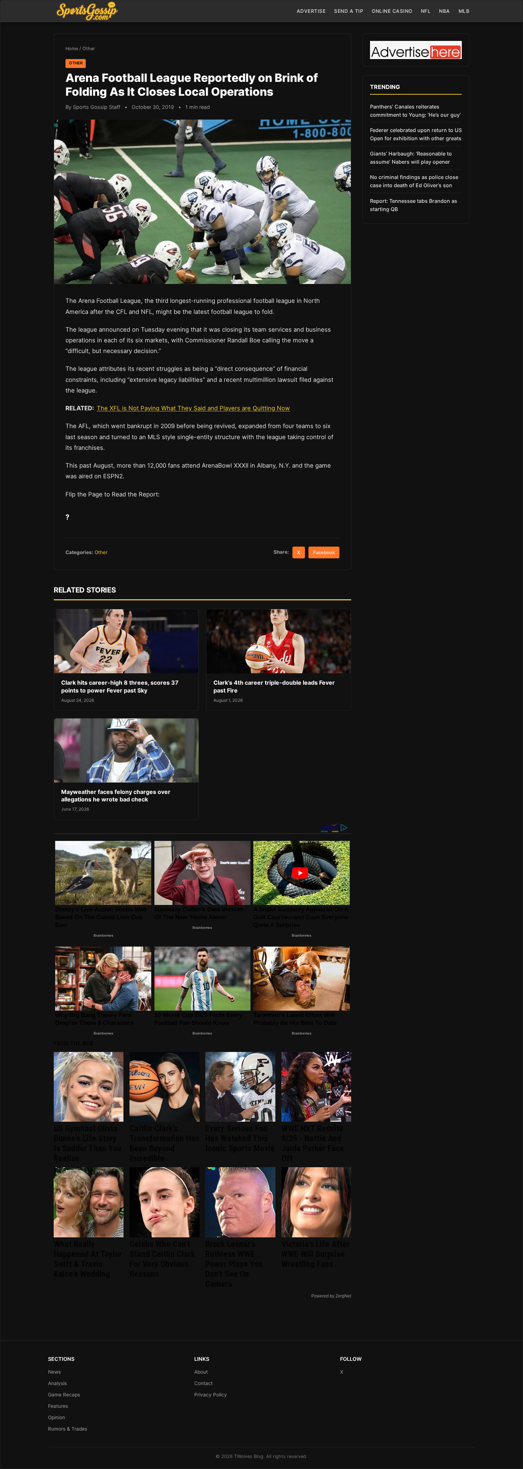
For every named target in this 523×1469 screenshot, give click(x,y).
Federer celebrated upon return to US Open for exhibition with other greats (416, 134)
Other (89, 48)
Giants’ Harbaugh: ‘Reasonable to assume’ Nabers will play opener (411, 158)
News (54, 1372)
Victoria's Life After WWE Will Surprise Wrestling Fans (315, 1254)
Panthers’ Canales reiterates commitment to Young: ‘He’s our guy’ (415, 111)
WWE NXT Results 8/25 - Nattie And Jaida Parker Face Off (312, 1143)
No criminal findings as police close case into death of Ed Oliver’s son (414, 181)
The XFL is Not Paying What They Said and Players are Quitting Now (193, 408)
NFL (426, 11)
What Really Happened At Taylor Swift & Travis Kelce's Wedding (88, 1259)
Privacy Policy (210, 1394)
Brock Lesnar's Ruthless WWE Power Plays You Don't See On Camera (234, 1264)
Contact (203, 1383)
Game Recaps (64, 1394)
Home (71, 48)
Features (58, 1406)
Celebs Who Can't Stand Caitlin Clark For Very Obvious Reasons (162, 1259)
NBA (444, 11)
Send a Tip (348, 11)
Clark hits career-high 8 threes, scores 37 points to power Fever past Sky (120, 686)
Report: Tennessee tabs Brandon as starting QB (413, 205)
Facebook (324, 552)
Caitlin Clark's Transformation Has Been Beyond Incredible (164, 1143)
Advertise (311, 11)
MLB (464, 11)
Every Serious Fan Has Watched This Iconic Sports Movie (240, 1138)
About (201, 1372)
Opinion (56, 1417)
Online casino (392, 11)
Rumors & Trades (67, 1429)
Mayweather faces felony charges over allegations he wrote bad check (115, 795)
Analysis (57, 1383)
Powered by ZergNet (331, 1296)
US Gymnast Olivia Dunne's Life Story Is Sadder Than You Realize (87, 1143)
